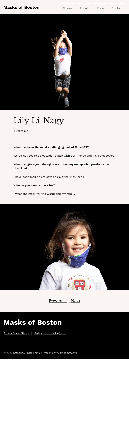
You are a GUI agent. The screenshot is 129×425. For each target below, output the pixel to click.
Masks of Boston (21, 7)
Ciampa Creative (67, 352)
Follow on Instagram (50, 333)
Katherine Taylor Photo (26, 352)
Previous (58, 301)
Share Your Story (16, 333)
